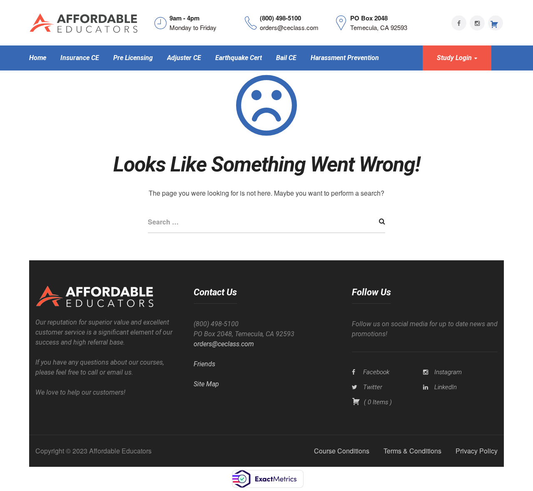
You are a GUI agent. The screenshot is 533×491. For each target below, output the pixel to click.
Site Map (206, 384)
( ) (377, 402)
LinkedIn (445, 387)
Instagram (448, 372)
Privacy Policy (477, 451)
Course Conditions (341, 451)
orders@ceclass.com (224, 344)
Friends (204, 364)
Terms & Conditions (412, 451)
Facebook (376, 372)
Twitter (372, 387)
